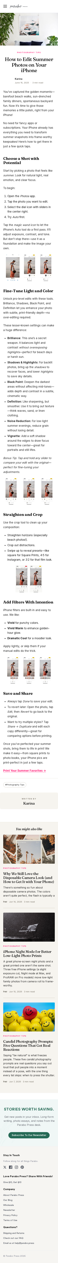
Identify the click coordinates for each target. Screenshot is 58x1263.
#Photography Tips (14, 784)
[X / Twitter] (4, 1167)
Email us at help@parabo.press (18, 1243)
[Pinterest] (22, 1167)
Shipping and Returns (13, 1233)
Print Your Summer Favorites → (24, 770)
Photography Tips (29, 52)
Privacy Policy (10, 1215)
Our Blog (7, 1200)
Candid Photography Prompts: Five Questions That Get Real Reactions (28, 1045)
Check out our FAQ (13, 1238)
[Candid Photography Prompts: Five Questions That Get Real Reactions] (29, 1016)
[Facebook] (10, 1167)
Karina (18, 78)
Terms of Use (10, 1220)
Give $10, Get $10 (12, 1182)
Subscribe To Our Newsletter (29, 1135)
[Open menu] (5, 6)
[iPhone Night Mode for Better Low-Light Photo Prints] (29, 927)
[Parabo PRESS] (19, 6)
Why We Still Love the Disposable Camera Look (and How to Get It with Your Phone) (28, 877)
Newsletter (9, 1210)
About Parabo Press (13, 1195)
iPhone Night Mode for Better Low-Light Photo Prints (27, 953)
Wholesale (8, 1205)
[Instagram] (16, 1167)
